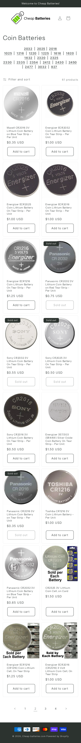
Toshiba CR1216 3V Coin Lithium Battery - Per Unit (59, 514)
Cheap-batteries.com (34, 736)
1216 (20, 53)
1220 (33, 53)
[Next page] (66, 708)
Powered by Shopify (57, 736)
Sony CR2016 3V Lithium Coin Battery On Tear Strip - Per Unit (20, 439)
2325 (54, 58)
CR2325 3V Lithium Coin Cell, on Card (57, 589)
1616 (57, 53)
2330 (7, 62)
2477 (29, 67)
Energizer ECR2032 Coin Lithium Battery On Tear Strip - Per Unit (58, 132)
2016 (53, 49)
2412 (46, 62)
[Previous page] (15, 708)
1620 (70, 53)
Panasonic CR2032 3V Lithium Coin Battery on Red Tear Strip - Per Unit (59, 286)
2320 (41, 58)
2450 (73, 62)
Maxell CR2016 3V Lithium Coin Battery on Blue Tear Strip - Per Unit (20, 132)
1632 (28, 58)
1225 (45, 53)
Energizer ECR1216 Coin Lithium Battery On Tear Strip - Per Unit (20, 286)
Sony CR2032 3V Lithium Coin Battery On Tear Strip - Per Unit (20, 362)
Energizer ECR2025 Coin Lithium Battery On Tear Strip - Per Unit (20, 209)
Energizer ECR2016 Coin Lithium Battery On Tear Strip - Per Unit (58, 209)
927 (54, 67)
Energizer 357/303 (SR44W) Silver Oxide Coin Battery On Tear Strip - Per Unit (58, 439)
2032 (28, 49)
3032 (42, 67)
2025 (41, 49)
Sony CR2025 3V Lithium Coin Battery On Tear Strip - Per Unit (58, 362)
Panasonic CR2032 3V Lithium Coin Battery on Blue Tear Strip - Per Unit (21, 592)
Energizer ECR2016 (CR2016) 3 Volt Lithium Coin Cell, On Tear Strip (58, 669)
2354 (34, 62)
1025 (8, 53)
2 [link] (35, 708)
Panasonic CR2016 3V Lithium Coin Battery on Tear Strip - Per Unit (21, 516)
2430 (59, 62)
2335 (21, 62)
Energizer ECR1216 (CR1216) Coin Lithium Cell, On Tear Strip (21, 668)
